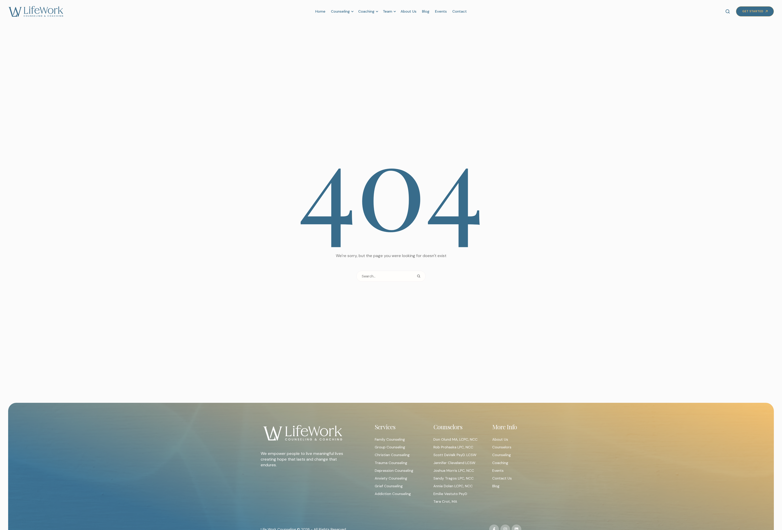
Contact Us (502, 478)
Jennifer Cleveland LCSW (454, 462)
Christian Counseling (392, 454)
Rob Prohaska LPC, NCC (453, 447)
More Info (504, 427)
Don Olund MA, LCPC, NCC (455, 439)
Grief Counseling (389, 486)
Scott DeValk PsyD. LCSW (454, 454)
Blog (496, 486)
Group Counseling (390, 447)
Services (385, 427)
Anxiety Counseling (391, 478)
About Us (500, 439)
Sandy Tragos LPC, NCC (453, 478)
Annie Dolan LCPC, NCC (453, 486)
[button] (352, 11)
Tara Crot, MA (445, 501)
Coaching (500, 462)
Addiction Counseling (393, 493)
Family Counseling (390, 439)
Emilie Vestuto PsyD (450, 493)
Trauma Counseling (391, 462)
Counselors (447, 427)
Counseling (501, 454)
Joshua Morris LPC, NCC (453, 470)
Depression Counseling (394, 470)
